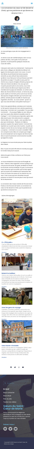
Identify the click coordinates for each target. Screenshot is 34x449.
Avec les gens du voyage (11, 307)
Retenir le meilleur (8, 273)
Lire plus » (4, 252)
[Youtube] (15, 429)
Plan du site (7, 399)
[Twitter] (10, 429)
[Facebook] (5, 429)
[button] (31, 3)
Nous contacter (8, 393)
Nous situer (7, 396)
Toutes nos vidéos (9, 402)
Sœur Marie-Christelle (10, 346)
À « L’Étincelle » (7, 242)
